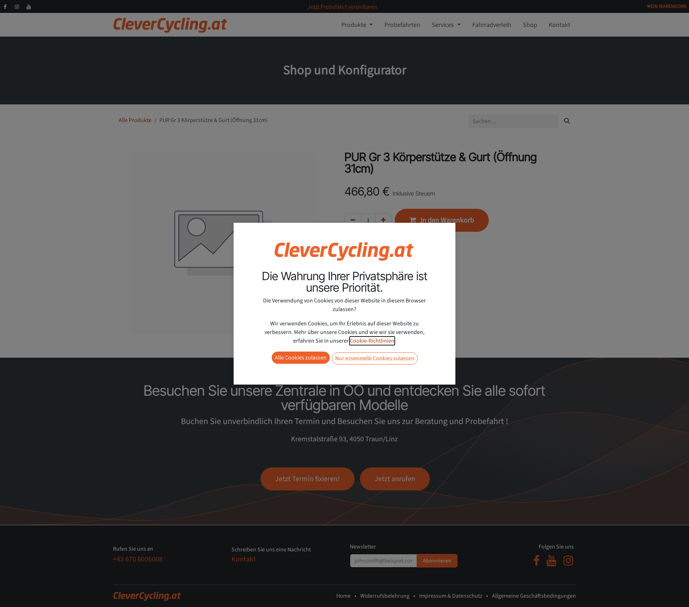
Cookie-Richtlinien (372, 341)
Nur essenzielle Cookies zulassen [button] (374, 358)
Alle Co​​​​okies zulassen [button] (301, 358)
